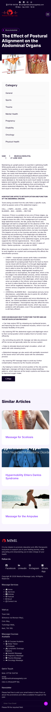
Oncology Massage (15, 660)
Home (9, 589)
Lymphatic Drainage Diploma (15, 649)
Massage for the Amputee (22, 516)
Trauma (9, 107)
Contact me (12, 601)
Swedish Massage (14, 653)
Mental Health (12, 114)
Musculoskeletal (11, 30)
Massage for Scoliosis (19, 437)
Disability (10, 128)
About (9, 599)
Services (11, 592)
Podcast (10, 596)
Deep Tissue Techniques (12, 645)
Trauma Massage (14, 658)
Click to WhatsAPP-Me (10, 682)
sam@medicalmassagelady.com (32, 5)
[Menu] (47, 14)
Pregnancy (10, 121)
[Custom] (31, 2)
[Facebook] (20, 2)
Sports (8, 100)
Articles (10, 594)
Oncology (10, 135)
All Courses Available (15, 641)
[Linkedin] (23, 2)
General (9, 93)
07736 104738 (13, 5)
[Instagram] (27, 2)
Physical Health (12, 141)
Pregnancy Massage (15, 656)
